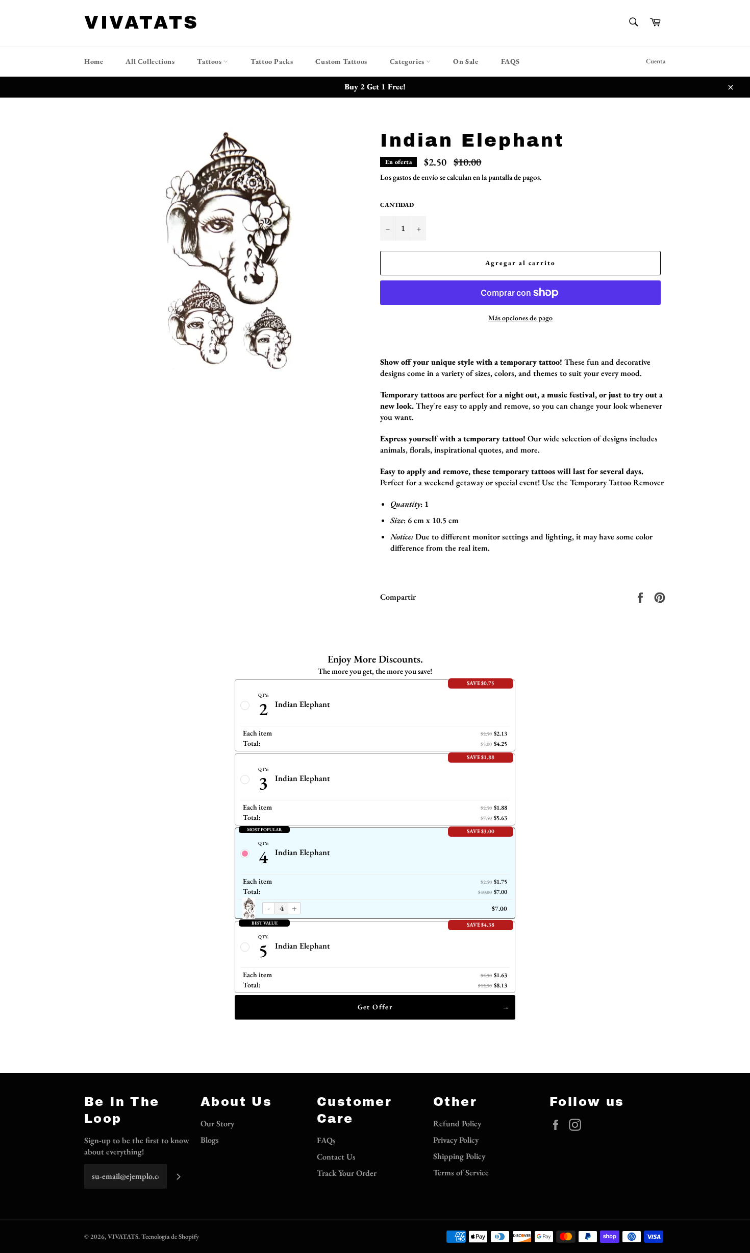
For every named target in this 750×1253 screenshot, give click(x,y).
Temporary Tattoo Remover (617, 482)
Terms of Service (461, 1172)
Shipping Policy (459, 1156)
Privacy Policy (456, 1139)
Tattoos (210, 61)
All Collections (150, 61)
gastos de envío (415, 177)
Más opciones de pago (520, 317)
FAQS (510, 61)
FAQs (326, 1140)
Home (93, 61)
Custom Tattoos (341, 61)
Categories (408, 61)
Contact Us (336, 1156)
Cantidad (397, 205)
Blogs (210, 1139)
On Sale (465, 61)
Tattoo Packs (272, 61)
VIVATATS (141, 22)
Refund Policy (457, 1123)
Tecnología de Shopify (170, 1236)
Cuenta (656, 61)
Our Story (217, 1123)
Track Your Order (347, 1173)
